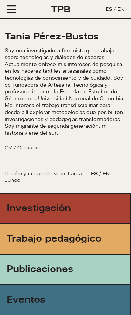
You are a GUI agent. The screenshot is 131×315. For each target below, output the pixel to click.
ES (109, 9)
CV (8, 148)
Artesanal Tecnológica (75, 84)
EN (120, 9)
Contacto (28, 148)
